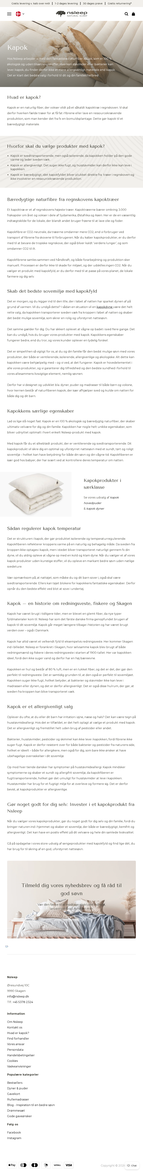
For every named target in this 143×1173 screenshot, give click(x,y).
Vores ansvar (16, 1044)
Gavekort (13, 1094)
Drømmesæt (16, 1110)
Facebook (14, 1132)
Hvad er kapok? (18, 1033)
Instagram (14, 1138)
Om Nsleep (15, 1022)
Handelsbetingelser (21, 1055)
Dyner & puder (17, 1088)
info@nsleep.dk (18, 996)
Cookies (12, 1061)
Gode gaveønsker (19, 1116)
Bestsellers (14, 1082)
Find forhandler (18, 1038)
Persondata (15, 1049)
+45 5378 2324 (23, 1002)
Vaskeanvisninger (19, 1066)
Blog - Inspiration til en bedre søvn (31, 1105)
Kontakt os (14, 1027)
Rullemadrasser (18, 1099)
